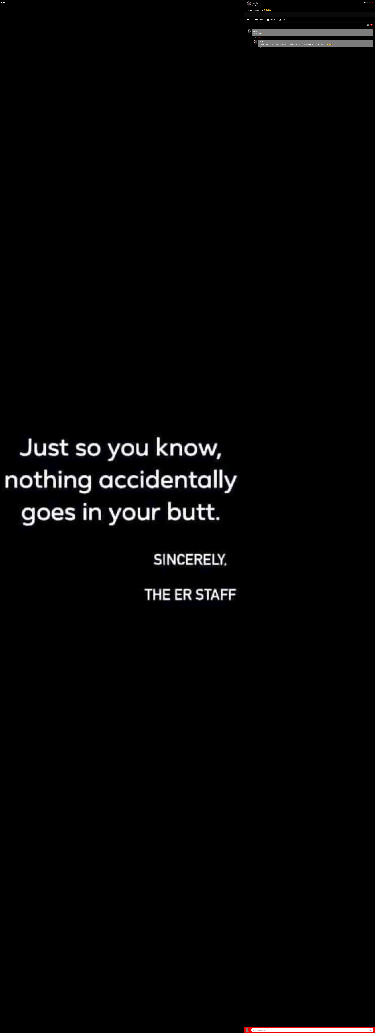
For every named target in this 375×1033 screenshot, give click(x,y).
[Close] (4, 2)
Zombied (262, 44)
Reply (259, 37)
